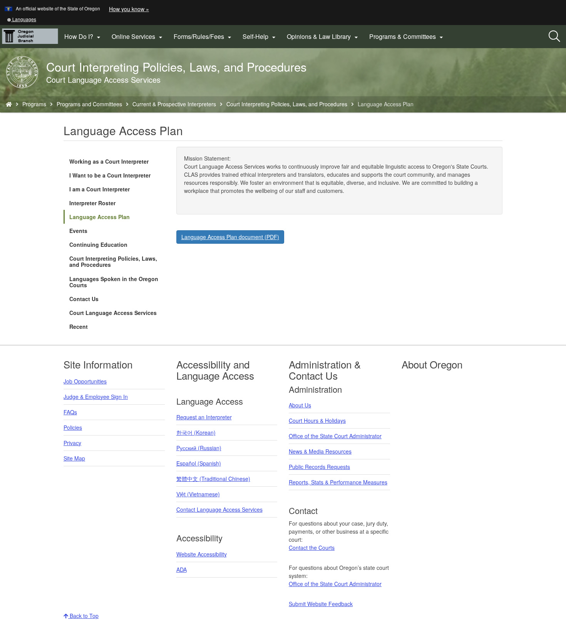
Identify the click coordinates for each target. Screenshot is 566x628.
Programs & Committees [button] (407, 36)
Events (78, 230)
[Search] (554, 36)
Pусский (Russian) (198, 448)
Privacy (72, 443)
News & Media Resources (320, 451)
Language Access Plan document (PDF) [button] (230, 237)
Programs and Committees (89, 104)
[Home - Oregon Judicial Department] (9, 104)
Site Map (74, 458)
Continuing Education (98, 244)
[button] (21, 19)
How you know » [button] (129, 9)
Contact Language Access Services (219, 509)
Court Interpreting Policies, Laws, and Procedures (286, 104)
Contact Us (84, 299)
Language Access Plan (99, 217)
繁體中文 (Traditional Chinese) (213, 478)
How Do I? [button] (83, 36)
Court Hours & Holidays (317, 420)
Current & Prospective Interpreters (174, 104)
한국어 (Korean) (196, 432)
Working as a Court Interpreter (109, 161)
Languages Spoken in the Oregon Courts (113, 282)
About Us (300, 405)
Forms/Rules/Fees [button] (203, 36)
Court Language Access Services (113, 313)
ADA (181, 569)
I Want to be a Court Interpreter (110, 175)
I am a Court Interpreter (99, 189)
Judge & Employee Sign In (96, 396)
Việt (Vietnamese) (198, 494)
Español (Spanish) (198, 463)
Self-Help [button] (260, 36)
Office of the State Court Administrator (335, 436)
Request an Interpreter (204, 417)
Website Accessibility (201, 554)
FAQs (70, 412)
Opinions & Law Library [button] (323, 36)
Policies (73, 427)
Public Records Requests (319, 467)
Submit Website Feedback (321, 604)
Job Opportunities (85, 381)
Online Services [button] (138, 36)
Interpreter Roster (92, 203)
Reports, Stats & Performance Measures (338, 482)
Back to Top (83, 616)
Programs (34, 104)
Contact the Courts (312, 547)
